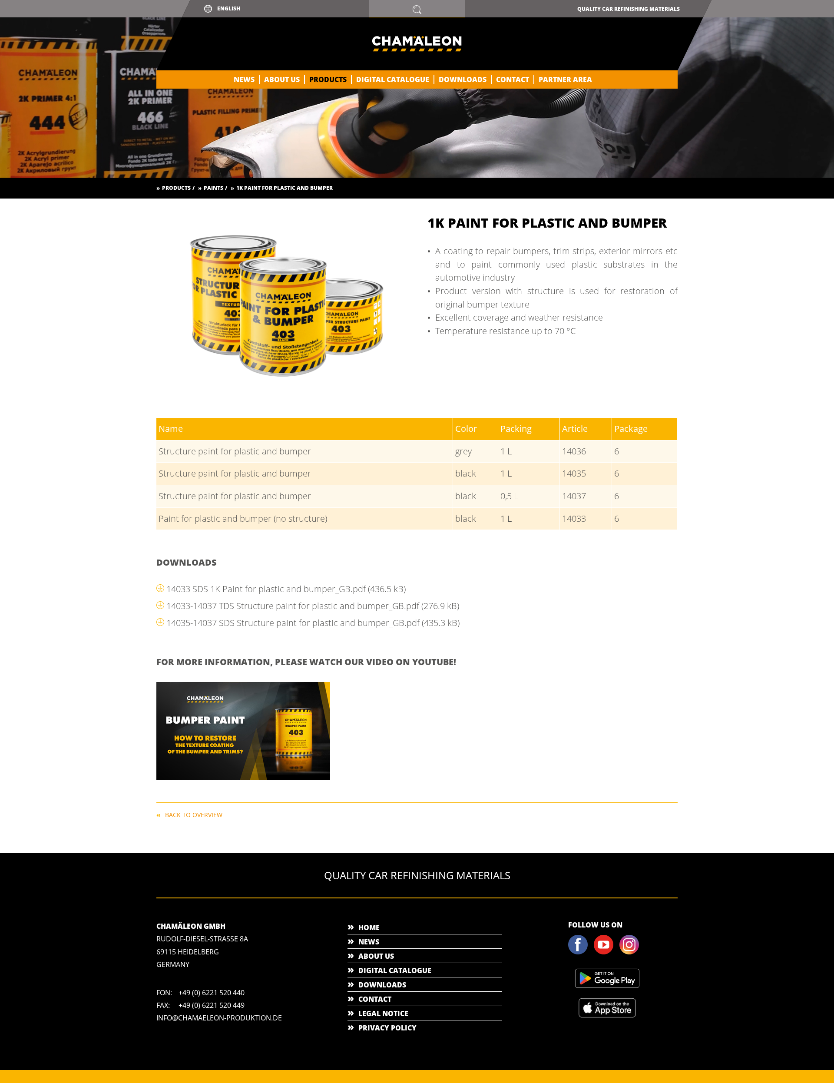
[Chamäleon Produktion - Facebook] (580, 953)
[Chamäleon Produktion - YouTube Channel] (606, 953)
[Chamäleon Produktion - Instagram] (631, 953)
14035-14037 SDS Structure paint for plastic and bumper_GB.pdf (313, 623)
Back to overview (193, 814)
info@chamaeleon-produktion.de (219, 1018)
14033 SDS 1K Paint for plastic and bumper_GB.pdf (286, 589)
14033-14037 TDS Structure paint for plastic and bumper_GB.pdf (312, 606)
